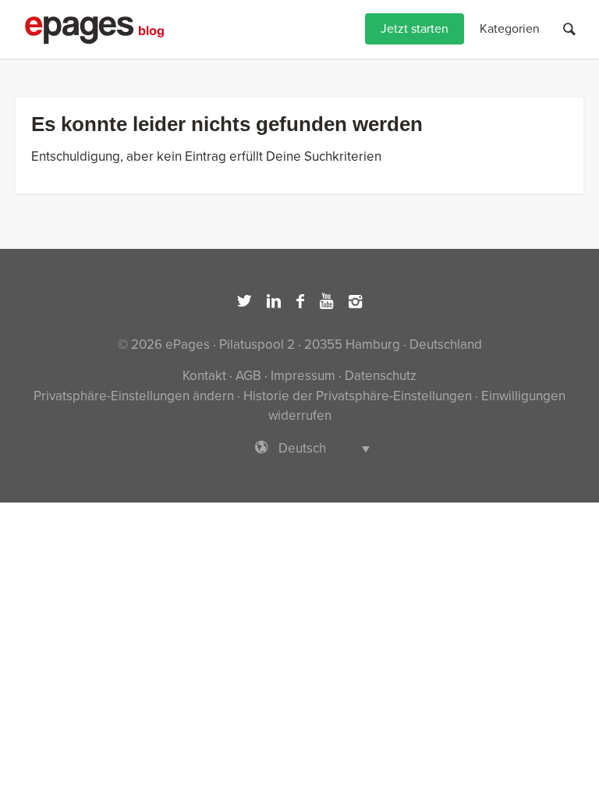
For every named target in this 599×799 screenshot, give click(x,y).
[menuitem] (414, 29)
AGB (248, 376)
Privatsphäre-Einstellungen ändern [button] (134, 396)
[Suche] (569, 29)
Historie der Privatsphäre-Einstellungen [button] (357, 396)
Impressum (303, 376)
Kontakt (204, 376)
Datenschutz (380, 376)
